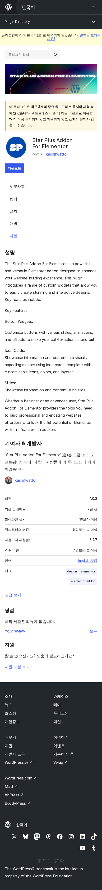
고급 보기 (13, 594)
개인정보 (12, 721)
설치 (13, 211)
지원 (13, 235)
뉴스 (8, 704)
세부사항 (17, 186)
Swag (60, 762)
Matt (11, 786)
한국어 (21, 824)
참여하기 (61, 737)
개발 (13, 223)
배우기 (10, 737)
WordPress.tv (19, 762)
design (72, 571)
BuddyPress (18, 803)
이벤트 (59, 745)
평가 (13, 199)
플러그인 (61, 713)
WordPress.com (21, 778)
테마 (57, 704)
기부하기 (63, 754)
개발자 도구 (15, 754)
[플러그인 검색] (55, 54)
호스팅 (10, 713)
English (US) (87, 560)
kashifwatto (56, 154)
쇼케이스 (61, 696)
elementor (88, 571)
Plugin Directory (17, 22)
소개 (8, 696)
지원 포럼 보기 (17, 666)
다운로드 (14, 168)
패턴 (57, 721)
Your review (15, 631)
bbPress (14, 795)
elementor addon (83, 581)
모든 (93, 631)
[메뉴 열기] (94, 7)
